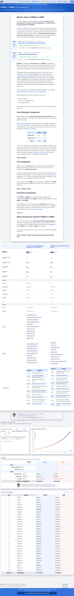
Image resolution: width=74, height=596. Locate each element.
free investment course (49, 174)
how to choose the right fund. (35, 209)
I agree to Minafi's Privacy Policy (37, 593)
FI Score (19, 30)
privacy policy (39, 590)
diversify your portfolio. (30, 128)
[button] (25, 2)
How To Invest (2, 4)
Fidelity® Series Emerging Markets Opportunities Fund (31, 43)
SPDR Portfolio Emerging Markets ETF (27, 54)
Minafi (1, 584)
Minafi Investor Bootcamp (26, 415)
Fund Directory (9, 4)
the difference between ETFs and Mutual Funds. (33, 91)
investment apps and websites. (25, 75)
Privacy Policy (65, 586)
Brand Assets (65, 587)
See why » (49, 47)
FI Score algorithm (26, 123)
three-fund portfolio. (40, 152)
